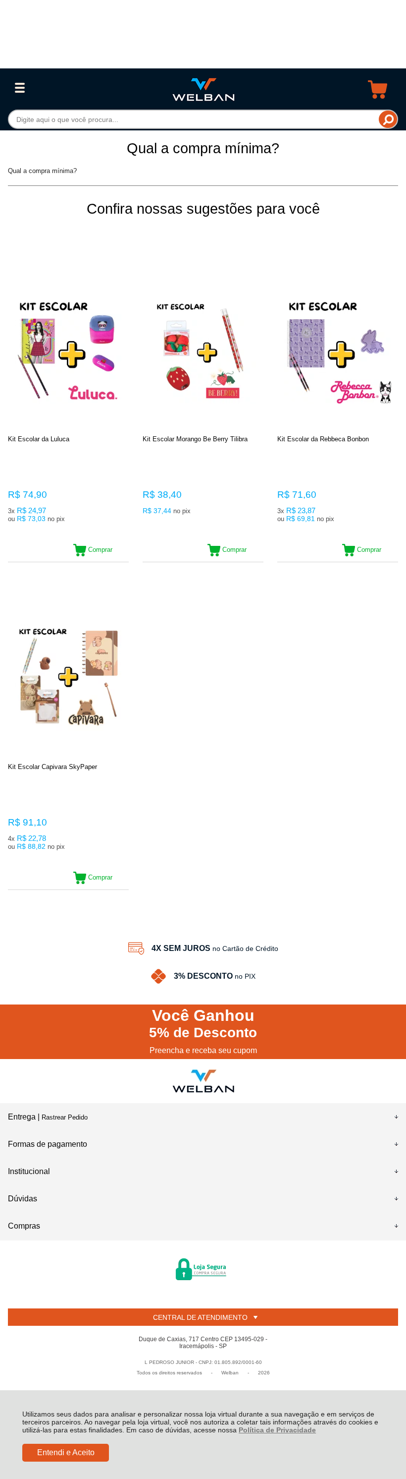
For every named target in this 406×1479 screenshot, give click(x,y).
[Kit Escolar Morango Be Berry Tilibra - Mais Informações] (203, 350)
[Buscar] (388, 119)
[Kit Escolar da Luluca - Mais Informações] (68, 350)
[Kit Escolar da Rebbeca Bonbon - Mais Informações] (337, 350)
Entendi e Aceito (66, 1452)
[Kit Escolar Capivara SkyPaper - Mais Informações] (68, 678)
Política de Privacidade (277, 1430)
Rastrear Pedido (65, 1117)
